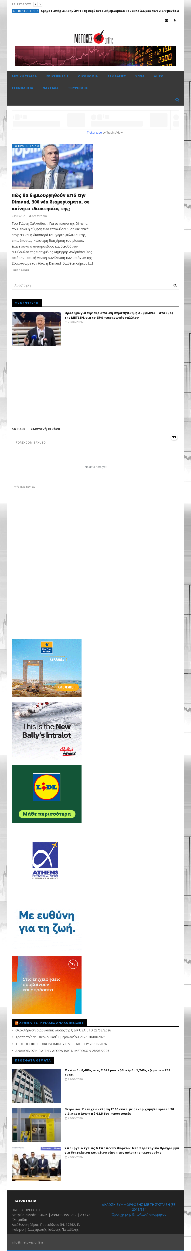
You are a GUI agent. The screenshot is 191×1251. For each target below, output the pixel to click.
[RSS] (175, 20)
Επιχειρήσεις (57, 76)
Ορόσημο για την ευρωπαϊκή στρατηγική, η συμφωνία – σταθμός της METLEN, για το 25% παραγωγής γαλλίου (119, 315)
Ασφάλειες (116, 76)
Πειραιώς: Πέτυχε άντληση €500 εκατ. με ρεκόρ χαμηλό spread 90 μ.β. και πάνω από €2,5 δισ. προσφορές (119, 1111)
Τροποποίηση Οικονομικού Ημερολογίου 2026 (51, 1037)
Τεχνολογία (22, 88)
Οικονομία (88, 76)
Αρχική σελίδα (24, 76)
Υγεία (140, 76)
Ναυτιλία (51, 88)
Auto (159, 76)
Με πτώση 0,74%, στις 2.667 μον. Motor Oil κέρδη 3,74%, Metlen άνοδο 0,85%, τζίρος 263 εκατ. (113, 11)
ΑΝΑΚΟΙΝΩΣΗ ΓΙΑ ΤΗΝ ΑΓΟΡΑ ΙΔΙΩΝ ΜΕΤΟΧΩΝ (53, 1050)
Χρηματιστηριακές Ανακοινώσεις (51, 1022)
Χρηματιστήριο (25, 11)
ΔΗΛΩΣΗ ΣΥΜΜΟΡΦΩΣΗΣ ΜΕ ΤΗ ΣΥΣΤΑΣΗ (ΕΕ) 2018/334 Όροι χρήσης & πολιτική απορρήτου (139, 1209)
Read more (21, 270)
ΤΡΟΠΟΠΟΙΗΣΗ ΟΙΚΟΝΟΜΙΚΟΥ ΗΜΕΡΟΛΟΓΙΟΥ (52, 1044)
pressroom (39, 216)
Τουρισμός (78, 88)
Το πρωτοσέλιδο (26, 146)
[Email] (166, 20)
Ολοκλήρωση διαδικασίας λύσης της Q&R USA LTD (54, 1030)
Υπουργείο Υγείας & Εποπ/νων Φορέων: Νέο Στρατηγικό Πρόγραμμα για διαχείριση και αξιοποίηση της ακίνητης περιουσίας (122, 1150)
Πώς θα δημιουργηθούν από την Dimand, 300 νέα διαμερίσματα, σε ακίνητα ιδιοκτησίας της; (50, 202)
